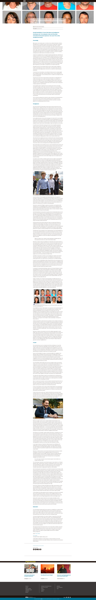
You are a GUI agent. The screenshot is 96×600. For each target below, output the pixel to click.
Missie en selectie (28, 588)
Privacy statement (59, 587)
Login (57, 588)
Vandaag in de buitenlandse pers (46, 586)
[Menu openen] (72, 1)
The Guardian (35, 28)
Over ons (27, 586)
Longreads (42, 589)
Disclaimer (58, 586)
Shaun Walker (38, 533)
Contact (27, 587)
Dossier (42, 588)
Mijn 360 (27, 592)
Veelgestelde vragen (29, 589)
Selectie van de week (44, 587)
